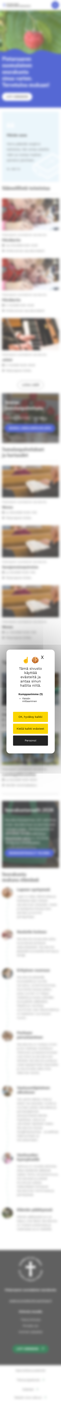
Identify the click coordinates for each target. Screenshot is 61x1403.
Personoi (30, 740)
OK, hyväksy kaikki (30, 716)
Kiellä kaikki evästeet (30, 728)
